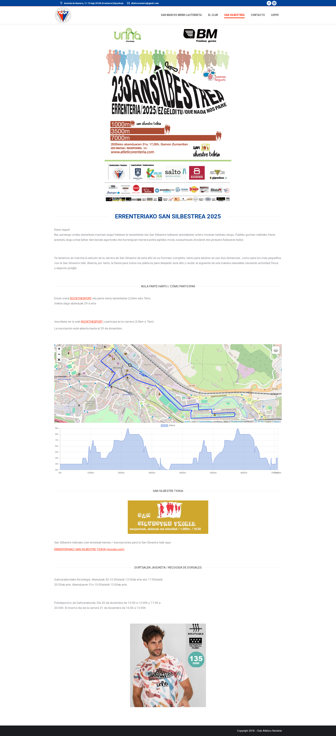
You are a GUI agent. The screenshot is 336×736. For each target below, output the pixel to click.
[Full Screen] (59, 359)
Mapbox (277, 421)
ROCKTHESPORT (81, 298)
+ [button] (59, 349)
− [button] (59, 354)
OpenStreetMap (205, 421)
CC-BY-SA (259, 421)
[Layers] (276, 350)
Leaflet (187, 421)
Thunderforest (237, 421)
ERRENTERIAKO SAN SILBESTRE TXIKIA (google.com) (89, 549)
